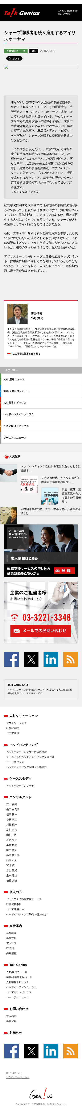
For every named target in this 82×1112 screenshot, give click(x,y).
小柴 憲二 (11, 819)
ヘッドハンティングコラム (19, 414)
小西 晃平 (11, 839)
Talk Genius (18, 965)
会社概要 (11, 933)
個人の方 (15, 892)
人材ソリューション (23, 716)
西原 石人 (11, 860)
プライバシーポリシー (17, 1077)
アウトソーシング (16, 723)
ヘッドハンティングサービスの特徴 (26, 751)
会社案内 (15, 926)
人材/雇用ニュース (15, 51)
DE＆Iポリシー (14, 1073)
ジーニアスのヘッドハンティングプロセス (30, 756)
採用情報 (11, 953)
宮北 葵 (10, 865)
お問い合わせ (18, 1009)
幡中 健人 (11, 850)
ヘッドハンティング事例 (20, 785)
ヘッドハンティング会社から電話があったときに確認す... (51, 468)
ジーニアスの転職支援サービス (24, 899)
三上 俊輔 (11, 804)
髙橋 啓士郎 (13, 855)
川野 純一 (11, 824)
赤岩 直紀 (11, 870)
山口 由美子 (13, 809)
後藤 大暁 (11, 880)
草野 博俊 (11, 845)
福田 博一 (11, 814)
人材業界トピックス (15, 402)
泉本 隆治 (11, 875)
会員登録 (11, 1021)
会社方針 (11, 938)
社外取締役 (12, 728)
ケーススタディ (20, 778)
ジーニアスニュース (15, 437)
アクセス (11, 943)
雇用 (34, 51)
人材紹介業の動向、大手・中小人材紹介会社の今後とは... (51, 511)
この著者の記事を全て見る (26, 353)
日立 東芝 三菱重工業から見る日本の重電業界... (71, 495)
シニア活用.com (15, 909)
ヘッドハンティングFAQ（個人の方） (27, 914)
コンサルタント (20, 797)
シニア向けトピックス (16, 426)
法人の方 (11, 1016)
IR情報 (10, 948)
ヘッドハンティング (23, 744)
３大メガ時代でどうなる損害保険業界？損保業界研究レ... (60, 480)
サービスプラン (15, 762)
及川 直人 (11, 829)
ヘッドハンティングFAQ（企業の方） (27, 767)
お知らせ (15, 1032)
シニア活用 (12, 733)
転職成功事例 (13, 904)
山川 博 (11, 834)
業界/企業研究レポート (16, 391)
